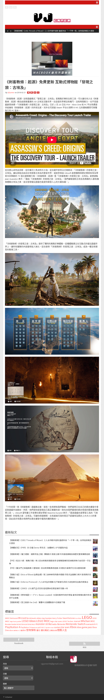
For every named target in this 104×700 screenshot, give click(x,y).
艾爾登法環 (53, 630)
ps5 (39, 627)
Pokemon (34, 627)
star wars (65, 627)
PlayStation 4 (12, 627)
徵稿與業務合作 (81, 665)
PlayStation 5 (25, 627)
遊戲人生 (62, 630)
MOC (92, 621)
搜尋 (5, 683)
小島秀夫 (22, 630)
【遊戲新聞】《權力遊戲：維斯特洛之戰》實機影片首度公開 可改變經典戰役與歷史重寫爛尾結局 (49, 554)
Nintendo (61, 624)
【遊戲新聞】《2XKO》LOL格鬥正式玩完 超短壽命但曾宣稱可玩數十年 (38, 588)
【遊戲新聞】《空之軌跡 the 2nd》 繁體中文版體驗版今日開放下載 (37, 602)
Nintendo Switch (75, 624)
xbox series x (14, 630)
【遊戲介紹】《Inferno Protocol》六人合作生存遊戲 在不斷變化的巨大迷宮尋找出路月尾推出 (48, 582)
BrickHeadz (31, 618)
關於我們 (93, 665)
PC (97, 624)
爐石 (38, 630)
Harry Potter (57, 618)
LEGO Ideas (29, 621)
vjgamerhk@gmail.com (52, 663)
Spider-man (49, 627)
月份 (5, 663)
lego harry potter (15, 621)
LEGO (87, 617)
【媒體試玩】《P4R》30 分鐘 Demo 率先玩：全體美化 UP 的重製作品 (40, 30)
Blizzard (22, 617)
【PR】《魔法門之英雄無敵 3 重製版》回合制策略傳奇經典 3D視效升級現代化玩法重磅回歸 (47, 568)
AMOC (7, 618)
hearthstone (69, 618)
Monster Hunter (10, 624)
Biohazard (14, 618)
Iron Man (78, 618)
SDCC (43, 627)
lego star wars (56, 621)
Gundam (48, 618)
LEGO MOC (43, 621)
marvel (77, 621)
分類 (5, 673)
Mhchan (85, 621)
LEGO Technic (68, 621)
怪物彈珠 (31, 630)
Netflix (54, 624)
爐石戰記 (45, 630)
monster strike (43, 624)
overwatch (90, 624)
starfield (57, 627)
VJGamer (11, 92)
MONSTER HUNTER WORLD (26, 624)
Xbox (73, 627)
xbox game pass (84, 627)
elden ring (41, 618)
